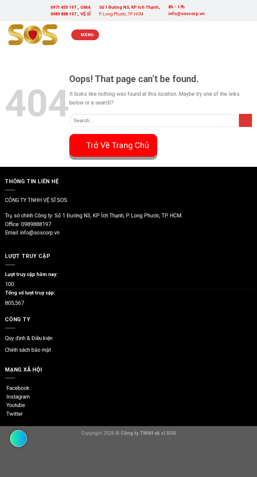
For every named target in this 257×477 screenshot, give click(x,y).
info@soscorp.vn (186, 13)
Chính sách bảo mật (28, 350)
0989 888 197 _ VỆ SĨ (71, 13)
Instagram (17, 397)
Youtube (15, 405)
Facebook (17, 388)
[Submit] (245, 120)
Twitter (14, 414)
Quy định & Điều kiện (29, 338)
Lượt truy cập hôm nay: (31, 274)
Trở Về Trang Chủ (117, 145)
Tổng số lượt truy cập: (30, 293)
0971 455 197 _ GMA (71, 7)
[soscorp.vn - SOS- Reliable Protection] (33, 35)
